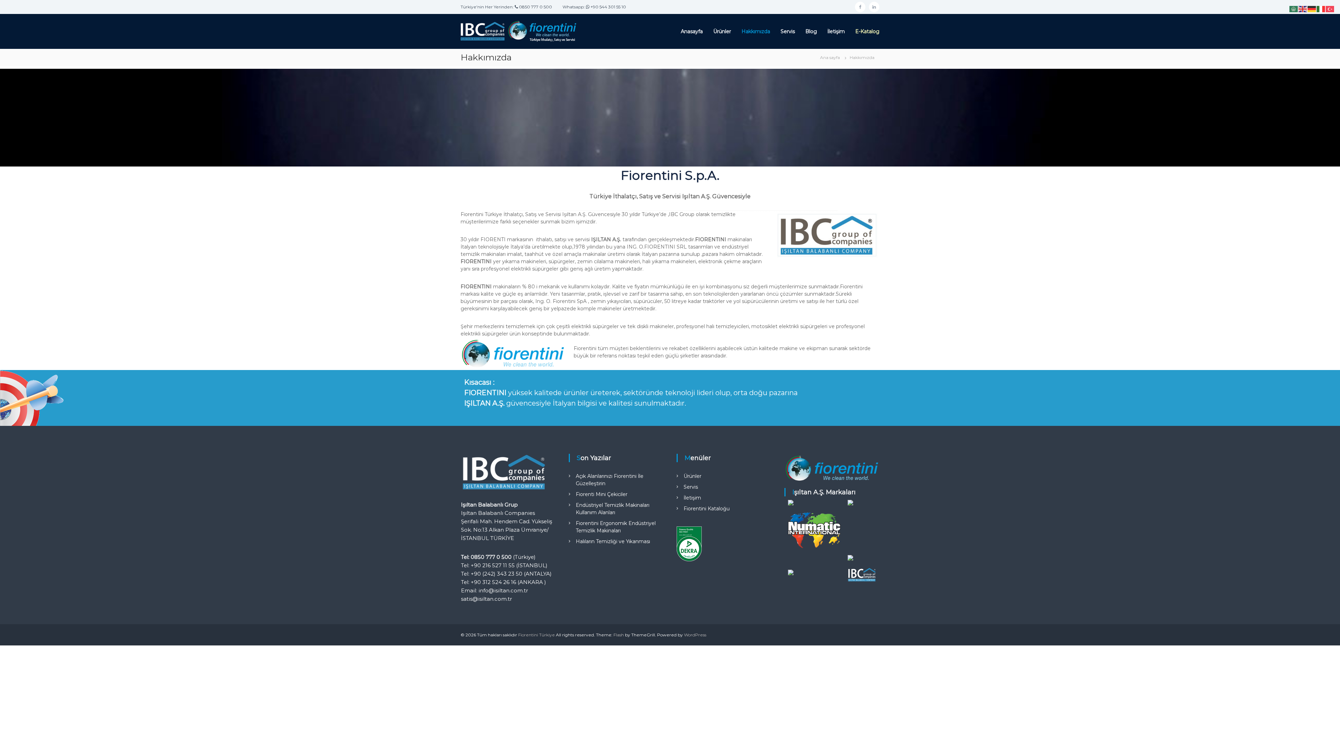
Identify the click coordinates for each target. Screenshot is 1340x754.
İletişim (836, 31)
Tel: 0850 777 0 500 (486, 557)
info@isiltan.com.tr (503, 590)
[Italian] (1321, 9)
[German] (1312, 9)
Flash (618, 634)
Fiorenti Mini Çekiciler (601, 494)
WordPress (695, 634)
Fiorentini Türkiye (536, 634)
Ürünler (722, 31)
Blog (811, 31)
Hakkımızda (756, 31)
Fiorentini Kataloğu (707, 508)
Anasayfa (692, 31)
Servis (788, 31)
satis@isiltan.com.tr (486, 599)
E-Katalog (867, 31)
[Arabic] (1293, 9)
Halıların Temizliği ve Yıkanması (613, 541)
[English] (1303, 9)
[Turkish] (1330, 9)
